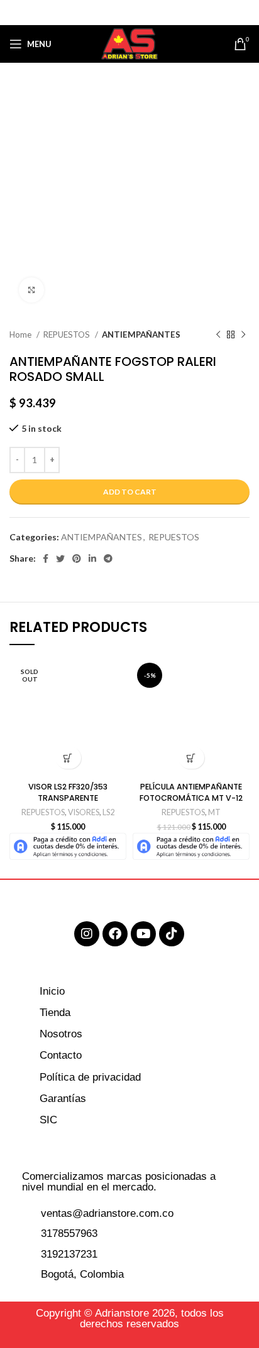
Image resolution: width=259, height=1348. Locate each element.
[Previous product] (218, 335)
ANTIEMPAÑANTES (141, 334)
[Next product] (243, 335)
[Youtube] (143, 933)
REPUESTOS (67, 334)
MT (214, 812)
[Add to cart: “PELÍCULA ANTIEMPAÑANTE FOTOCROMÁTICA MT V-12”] (191, 758)
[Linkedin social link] (144, 12)
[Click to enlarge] (31, 289)
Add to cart (130, 491)
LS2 (108, 812)
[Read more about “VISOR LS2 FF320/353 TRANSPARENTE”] (68, 758)
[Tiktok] (171, 933)
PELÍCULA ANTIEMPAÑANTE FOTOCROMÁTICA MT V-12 (191, 792)
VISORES (83, 812)
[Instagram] (86, 933)
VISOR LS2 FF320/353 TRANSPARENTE (67, 792)
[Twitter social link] (112, 12)
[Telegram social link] (160, 12)
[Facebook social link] (97, 12)
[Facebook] (115, 933)
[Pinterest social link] (129, 12)
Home (21, 334)
